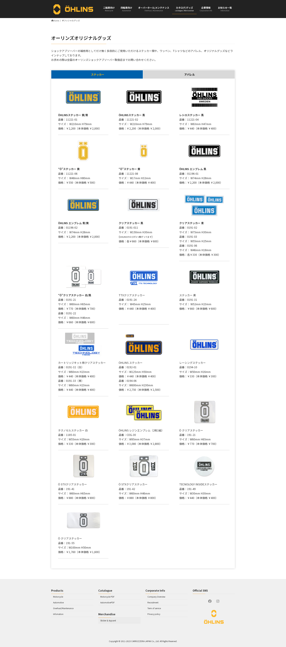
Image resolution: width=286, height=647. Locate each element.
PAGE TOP (277, 639)
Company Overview (156, 596)
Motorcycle (58, 596)
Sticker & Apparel (108, 620)
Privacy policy (153, 614)
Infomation (58, 614)
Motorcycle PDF (107, 596)
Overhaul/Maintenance (63, 608)
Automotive (58, 602)
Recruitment (152, 602)
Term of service (154, 608)
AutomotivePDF (107, 602)
